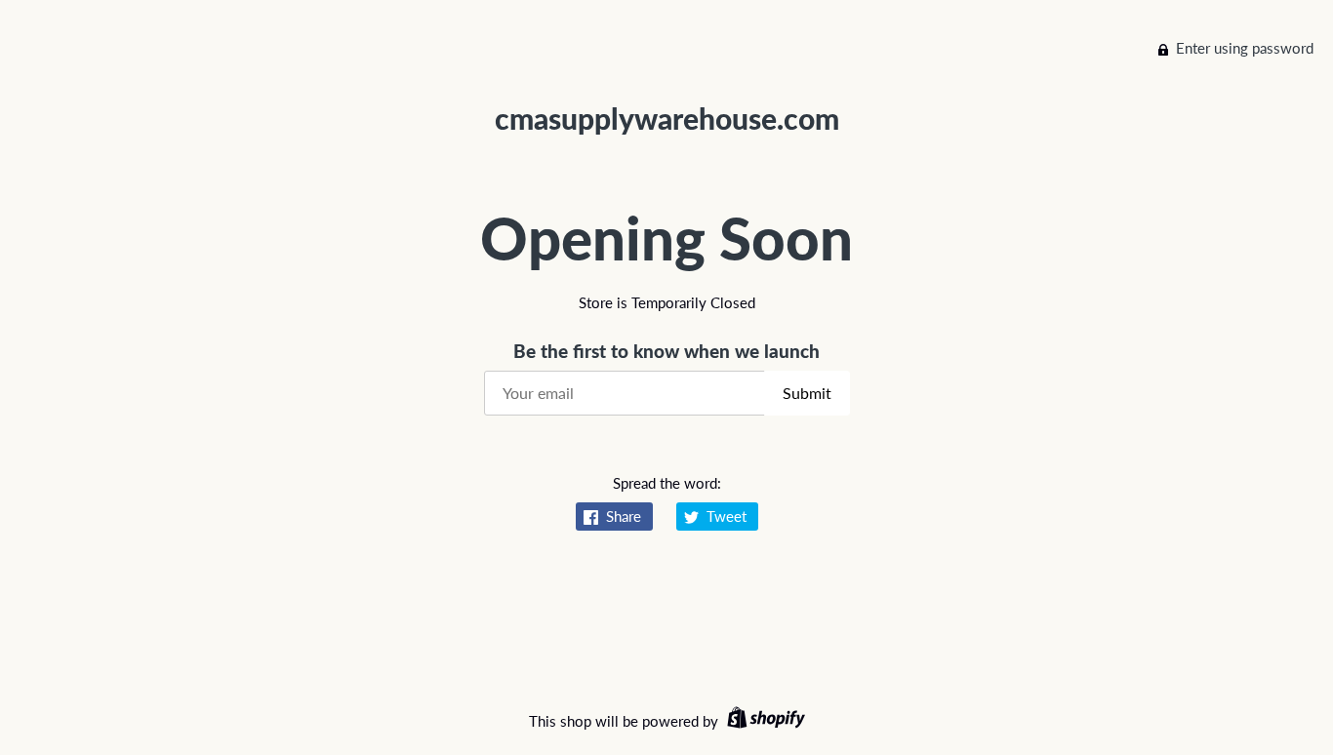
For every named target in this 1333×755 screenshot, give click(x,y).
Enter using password (1244, 48)
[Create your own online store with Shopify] (763, 721)
